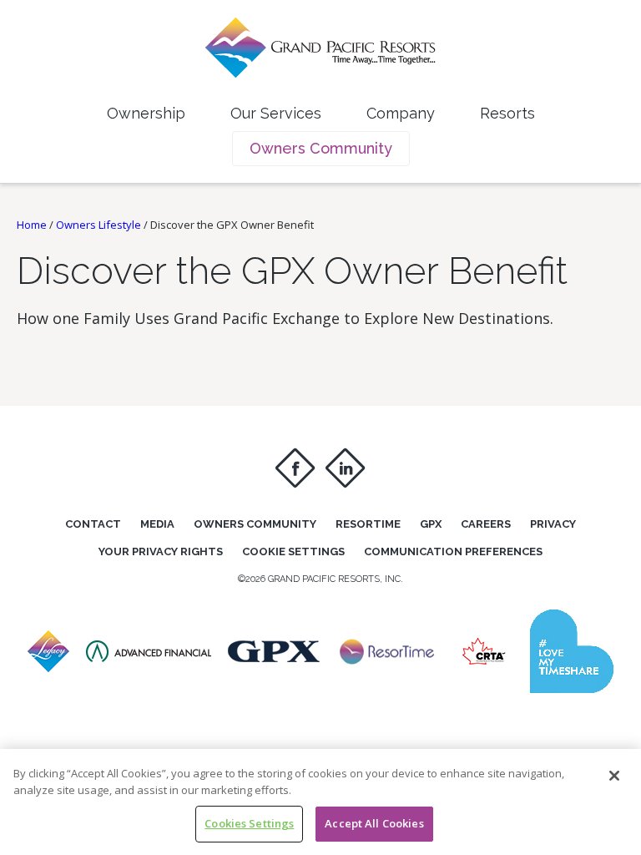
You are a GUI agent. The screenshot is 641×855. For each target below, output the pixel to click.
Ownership (146, 113)
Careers (486, 524)
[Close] (614, 775)
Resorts (507, 113)
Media (157, 524)
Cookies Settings (249, 823)
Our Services (275, 113)
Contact (93, 524)
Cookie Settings (293, 551)
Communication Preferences (453, 551)
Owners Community (321, 148)
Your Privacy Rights (160, 551)
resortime (368, 524)
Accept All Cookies (374, 823)
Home (32, 224)
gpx (431, 524)
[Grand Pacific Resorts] (48, 667)
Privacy (553, 524)
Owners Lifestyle (98, 224)
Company (400, 113)
